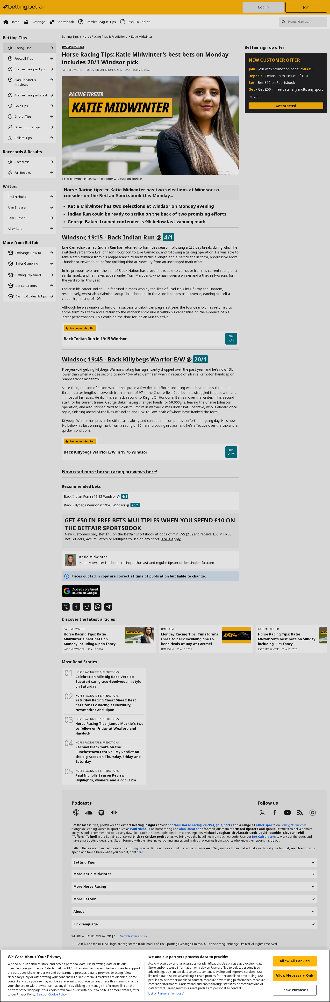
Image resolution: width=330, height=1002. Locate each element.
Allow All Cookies (295, 961)
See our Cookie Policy (52, 994)
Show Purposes (294, 990)
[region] (165, 976)
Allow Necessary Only (295, 975)
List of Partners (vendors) (166, 993)
